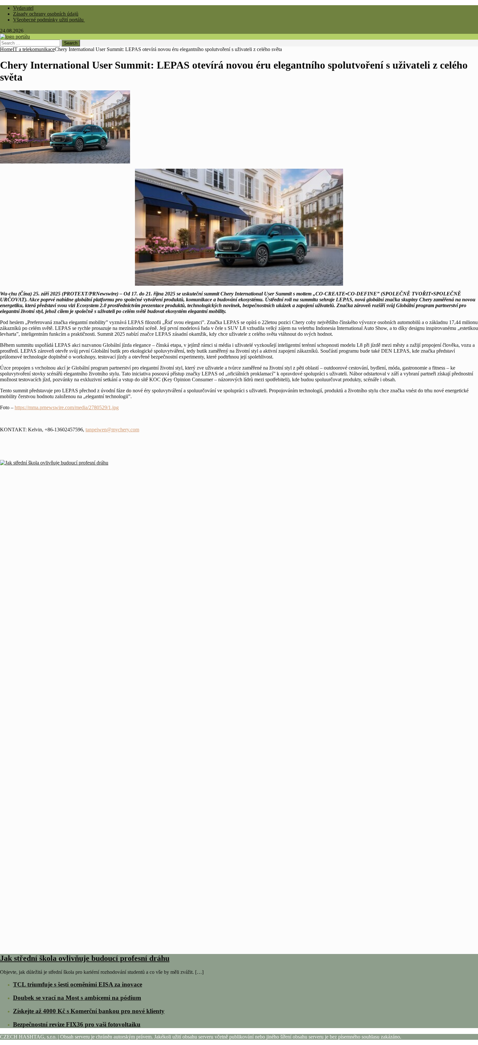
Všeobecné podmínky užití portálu (49, 19)
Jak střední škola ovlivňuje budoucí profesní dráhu (84, 958)
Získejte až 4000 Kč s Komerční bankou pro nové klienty (89, 1011)
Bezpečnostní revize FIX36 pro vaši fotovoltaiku (76, 1024)
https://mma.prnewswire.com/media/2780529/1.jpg (67, 407)
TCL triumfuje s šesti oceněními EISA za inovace (77, 984)
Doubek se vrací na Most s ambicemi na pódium (77, 997)
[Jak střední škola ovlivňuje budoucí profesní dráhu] (239, 944)
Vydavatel (23, 8)
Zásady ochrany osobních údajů (45, 14)
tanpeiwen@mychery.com (112, 429)
